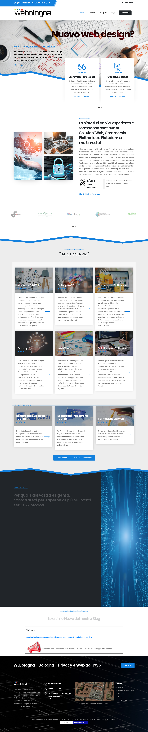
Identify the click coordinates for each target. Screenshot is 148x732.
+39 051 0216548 (54, 684)
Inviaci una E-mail (55, 689)
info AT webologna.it (42, 3)
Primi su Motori (76, 719)
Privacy (120, 697)
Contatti (121, 687)
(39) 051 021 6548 (23, 3)
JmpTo (105, 719)
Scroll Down (22, 66)
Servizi (92, 13)
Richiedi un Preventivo (91, 194)
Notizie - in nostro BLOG (126, 691)
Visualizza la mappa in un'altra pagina (94, 703)
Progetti (103, 13)
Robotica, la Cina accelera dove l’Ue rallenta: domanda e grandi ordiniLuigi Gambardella (59, 637)
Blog (113, 13)
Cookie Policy (123, 700)
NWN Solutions (27, 706)
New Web (86, 719)
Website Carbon (80, 722)
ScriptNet (113, 719)
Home (82, 13)
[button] (98, 107)
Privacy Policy (88, 561)
